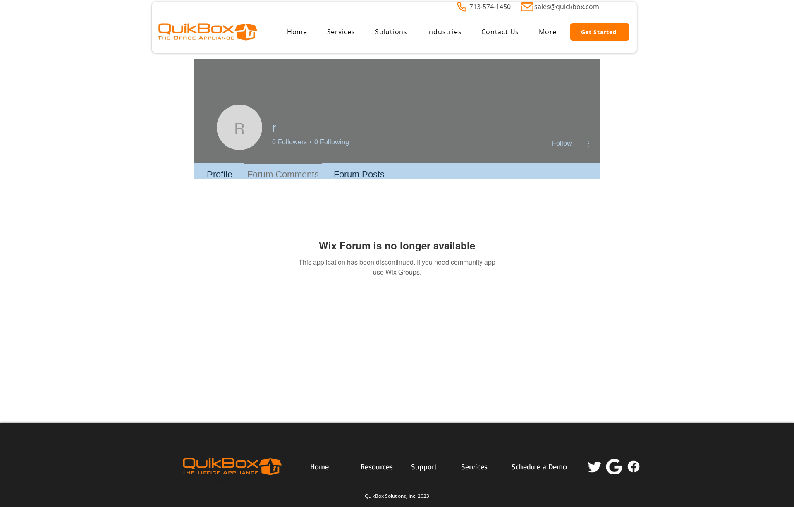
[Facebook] (633, 466)
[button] (341, 32)
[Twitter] (595, 466)
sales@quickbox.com (566, 6)
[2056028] (614, 466)
